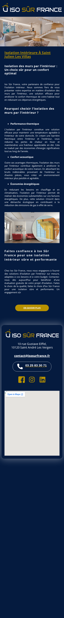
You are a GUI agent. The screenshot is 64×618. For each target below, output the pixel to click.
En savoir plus (32, 307)
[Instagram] (32, 379)
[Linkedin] (42, 379)
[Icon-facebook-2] (21, 379)
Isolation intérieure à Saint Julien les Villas (27, 54)
